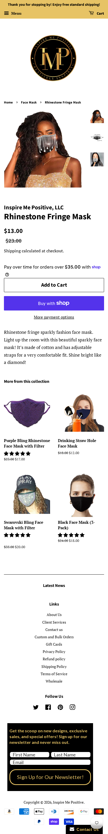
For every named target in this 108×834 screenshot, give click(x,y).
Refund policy (54, 658)
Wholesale (54, 681)
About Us (54, 614)
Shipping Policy (54, 666)
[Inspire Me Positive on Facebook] (48, 708)
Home (8, 102)
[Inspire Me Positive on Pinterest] (60, 708)
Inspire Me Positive (68, 802)
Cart (100, 13)
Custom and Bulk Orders (54, 636)
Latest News (54, 585)
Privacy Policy (54, 651)
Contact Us (86, 829)
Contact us (54, 629)
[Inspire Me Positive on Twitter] (36, 708)
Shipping (12, 251)
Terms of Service (54, 673)
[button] (17, 453)
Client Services (54, 622)
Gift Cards (54, 644)
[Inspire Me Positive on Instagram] (72, 708)
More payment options (54, 317)
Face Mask (29, 102)
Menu (15, 13)
